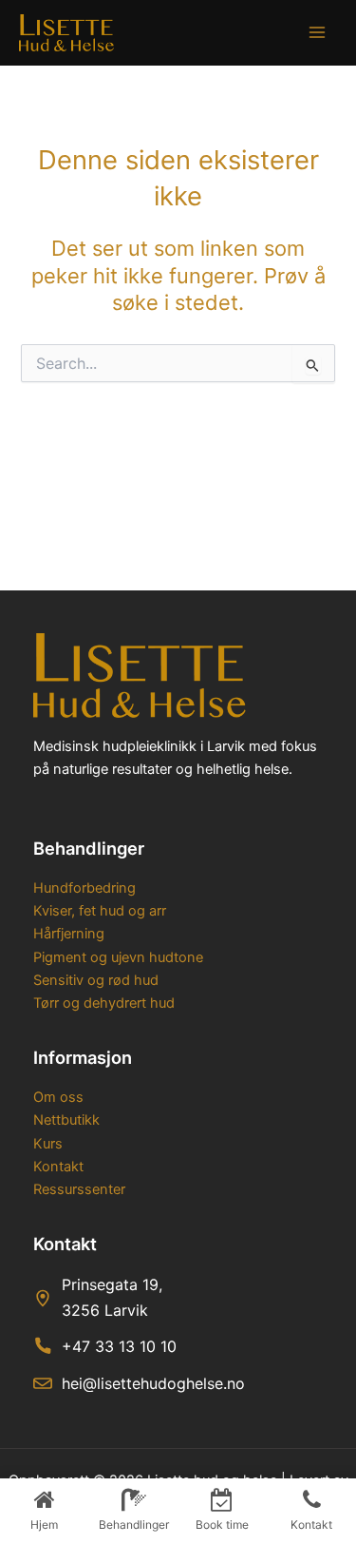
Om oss (58, 1097)
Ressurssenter (79, 1189)
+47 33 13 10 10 (119, 1346)
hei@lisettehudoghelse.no (153, 1383)
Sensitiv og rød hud (96, 980)
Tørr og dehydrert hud (104, 1003)
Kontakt (58, 1166)
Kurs (48, 1143)
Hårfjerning (68, 933)
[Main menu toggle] (317, 32)
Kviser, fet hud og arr (99, 910)
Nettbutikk (66, 1120)
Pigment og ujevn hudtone (118, 957)
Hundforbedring (84, 888)
